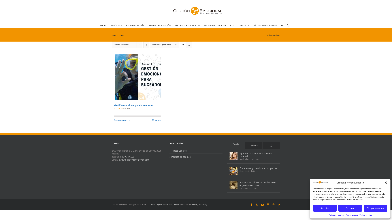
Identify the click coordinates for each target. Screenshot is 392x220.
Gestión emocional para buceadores (133, 105)
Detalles (158, 120)
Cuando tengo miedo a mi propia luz (258, 168)
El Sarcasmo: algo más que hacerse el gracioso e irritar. (257, 184)
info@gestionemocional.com (134, 159)
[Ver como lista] (189, 45)
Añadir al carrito (123, 120)
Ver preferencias (375, 208)
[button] (385, 182)
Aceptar (325, 208)
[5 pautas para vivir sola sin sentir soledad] (233, 156)
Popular (236, 144)
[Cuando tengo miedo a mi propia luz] (233, 171)
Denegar (350, 208)
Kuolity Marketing (199, 204)
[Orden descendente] (146, 45)
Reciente (254, 145)
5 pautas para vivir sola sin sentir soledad (256, 155)
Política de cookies (336, 215)
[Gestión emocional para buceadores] (138, 77)
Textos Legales (352, 215)
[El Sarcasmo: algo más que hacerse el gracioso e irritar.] (233, 185)
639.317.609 (128, 156)
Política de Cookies (171, 204)
